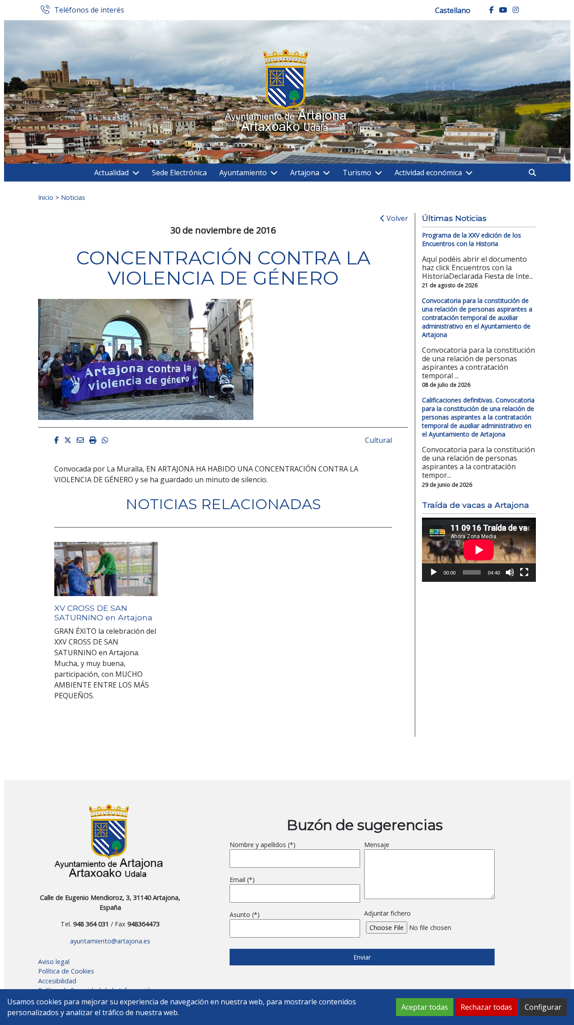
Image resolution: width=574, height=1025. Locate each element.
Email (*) (242, 879)
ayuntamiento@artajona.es (110, 941)
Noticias (73, 197)
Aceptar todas (424, 1007)
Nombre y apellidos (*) (263, 844)
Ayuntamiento (243, 172)
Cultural (378, 440)
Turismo (357, 172)
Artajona (304, 172)
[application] (479, 550)
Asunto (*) (245, 914)
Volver (396, 218)
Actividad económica (428, 172)
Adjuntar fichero (387, 913)
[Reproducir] (433, 572)
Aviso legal (54, 961)
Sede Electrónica (179, 172)
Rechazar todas (486, 1007)
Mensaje (376, 844)
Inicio (45, 197)
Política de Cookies (66, 971)
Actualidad (111, 172)
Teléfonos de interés (89, 10)
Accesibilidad (57, 981)
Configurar (543, 1007)
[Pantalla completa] (524, 572)
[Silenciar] (509, 572)
